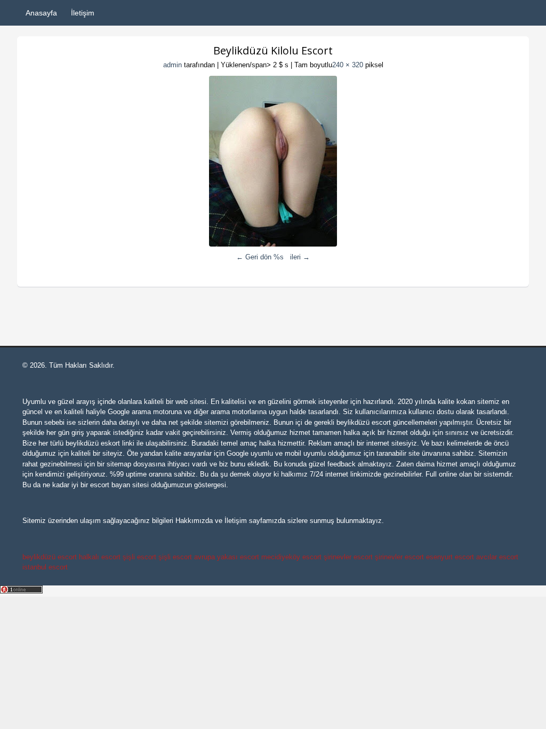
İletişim (82, 13)
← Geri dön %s (260, 257)
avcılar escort (497, 557)
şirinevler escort (348, 557)
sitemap (119, 464)
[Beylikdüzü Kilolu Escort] (273, 161)
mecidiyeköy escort (291, 557)
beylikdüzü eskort (93, 443)
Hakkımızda (194, 521)
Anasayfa (41, 13)
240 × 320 (347, 65)
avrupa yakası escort (226, 557)
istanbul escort (45, 567)
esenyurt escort (450, 557)
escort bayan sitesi (119, 485)
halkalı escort (100, 557)
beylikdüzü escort (363, 422)
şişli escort (139, 557)
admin (172, 65)
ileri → (300, 257)
